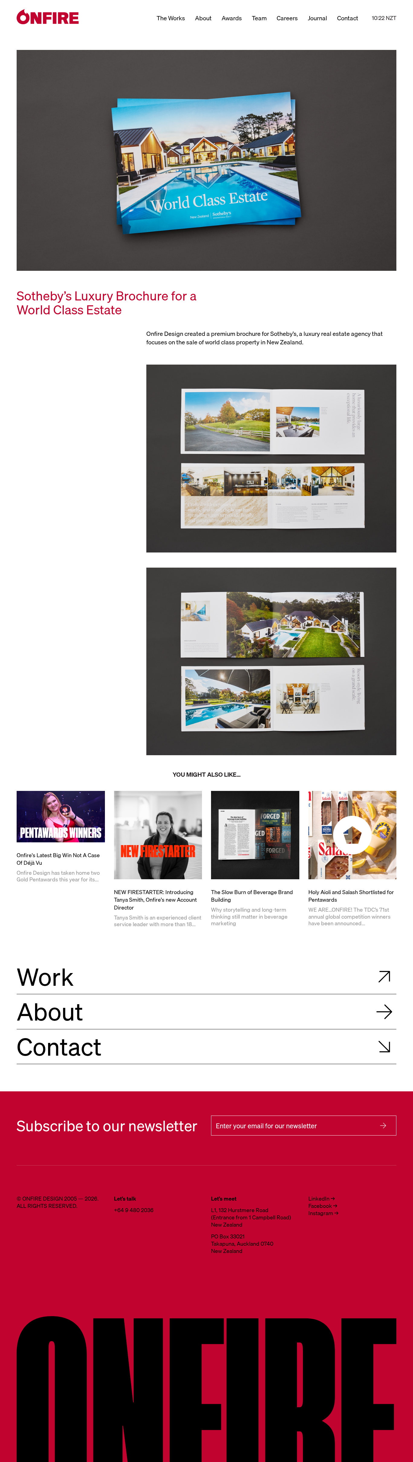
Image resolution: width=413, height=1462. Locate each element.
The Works (171, 18)
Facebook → (322, 1206)
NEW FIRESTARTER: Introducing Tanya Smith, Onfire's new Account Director (155, 900)
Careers (287, 18)
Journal (317, 18)
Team (259, 18)
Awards (232, 18)
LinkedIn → (321, 1198)
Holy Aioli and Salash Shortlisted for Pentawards (351, 896)
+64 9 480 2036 (134, 1210)
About (203, 18)
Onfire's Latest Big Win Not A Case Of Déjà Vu (58, 859)
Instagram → (323, 1213)
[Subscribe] (383, 1125)
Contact (347, 18)
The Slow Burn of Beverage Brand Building (252, 896)
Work (45, 976)
